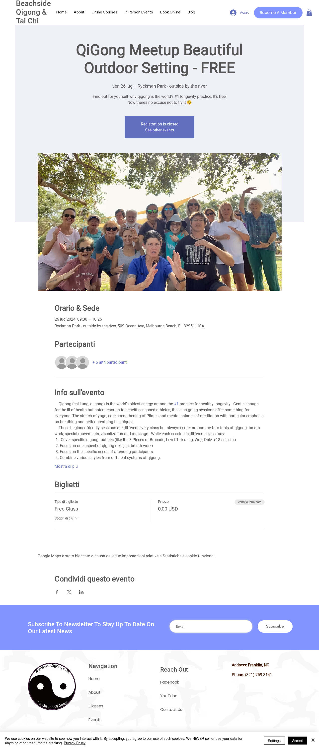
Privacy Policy (74, 742)
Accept (297, 740)
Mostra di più (66, 466)
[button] (309, 12)
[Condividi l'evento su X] (69, 592)
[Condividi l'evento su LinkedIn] (81, 592)
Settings (274, 740)
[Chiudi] (313, 740)
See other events (159, 130)
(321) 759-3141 (258, 674)
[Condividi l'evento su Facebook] (57, 592)
